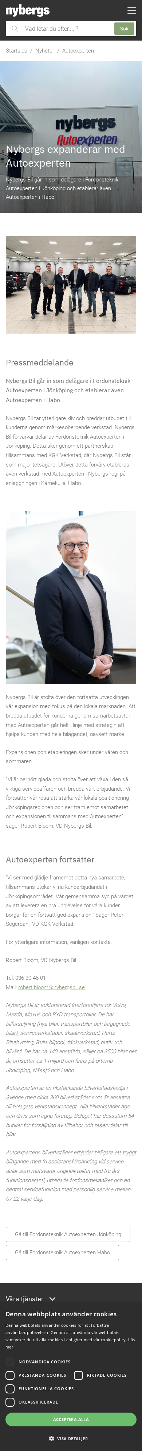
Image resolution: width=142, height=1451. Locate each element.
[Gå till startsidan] (28, 10)
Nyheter (44, 50)
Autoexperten (78, 50)
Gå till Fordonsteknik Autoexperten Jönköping (68, 1234)
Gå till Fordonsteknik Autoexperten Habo (62, 1252)
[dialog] (71, 1376)
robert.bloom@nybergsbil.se (51, 987)
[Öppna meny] (132, 10)
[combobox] (66, 28)
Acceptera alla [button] (71, 1419)
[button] (71, 1438)
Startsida (16, 50)
